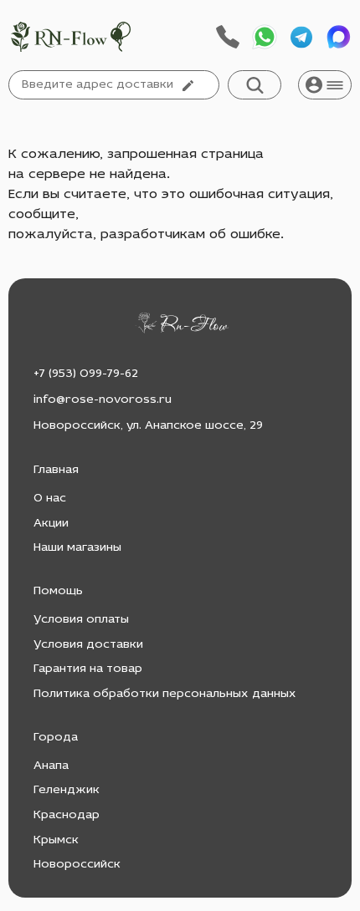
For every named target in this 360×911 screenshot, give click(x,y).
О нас (49, 498)
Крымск (56, 840)
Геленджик (66, 790)
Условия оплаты (81, 619)
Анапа (51, 766)
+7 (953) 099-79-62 (85, 374)
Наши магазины (77, 548)
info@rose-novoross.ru (102, 400)
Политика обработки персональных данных (164, 694)
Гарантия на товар (87, 669)
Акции (51, 523)
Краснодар (66, 815)
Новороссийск (77, 864)
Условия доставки (88, 645)
